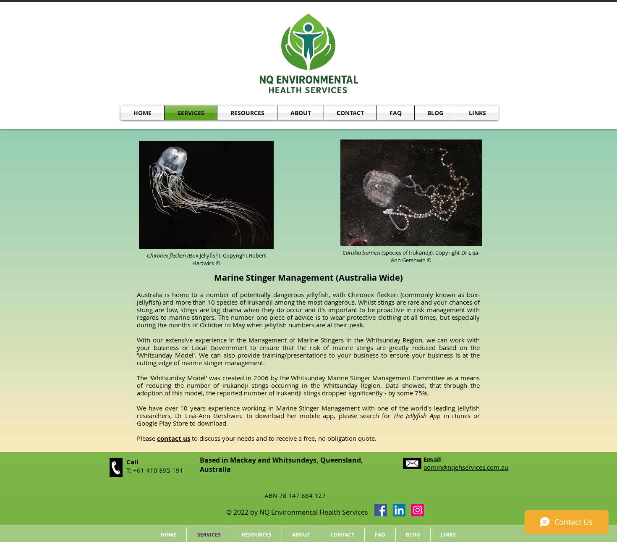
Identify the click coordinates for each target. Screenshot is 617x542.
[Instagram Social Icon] (417, 510)
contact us (173, 438)
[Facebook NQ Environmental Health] (380, 510)
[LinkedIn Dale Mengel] (399, 510)
